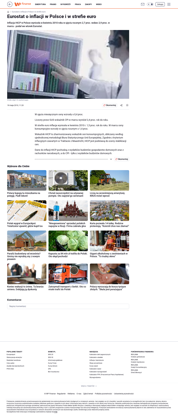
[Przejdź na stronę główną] (10, 6)
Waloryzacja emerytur (14, 357)
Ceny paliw (10, 363)
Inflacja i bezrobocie (97, 360)
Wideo (99, 4)
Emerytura (40, 4)
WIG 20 (50, 354)
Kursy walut (94, 366)
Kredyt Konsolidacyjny (139, 367)
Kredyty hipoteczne (137, 362)
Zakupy (88, 4)
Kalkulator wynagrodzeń (98, 372)
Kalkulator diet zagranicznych (100, 354)
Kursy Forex (52, 363)
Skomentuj (111, 105)
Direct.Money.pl (136, 372)
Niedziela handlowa (14, 360)
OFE (49, 369)
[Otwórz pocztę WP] (143, 4)
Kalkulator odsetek (96, 357)
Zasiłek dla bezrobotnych (15, 366)
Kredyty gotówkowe (138, 357)
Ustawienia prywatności (123, 394)
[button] (150, 4)
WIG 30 (50, 357)
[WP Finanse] (24, 4)
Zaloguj (160, 4)
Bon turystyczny (53, 372)
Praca (78, 4)
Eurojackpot (11, 354)
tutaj (55, 412)
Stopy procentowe (96, 363)
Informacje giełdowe (55, 360)
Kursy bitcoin (52, 366)
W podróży (65, 4)
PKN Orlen (10, 369)
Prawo (53, 4)
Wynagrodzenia (95, 377)
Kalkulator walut (95, 369)
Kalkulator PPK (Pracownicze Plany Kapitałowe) (107, 375)
